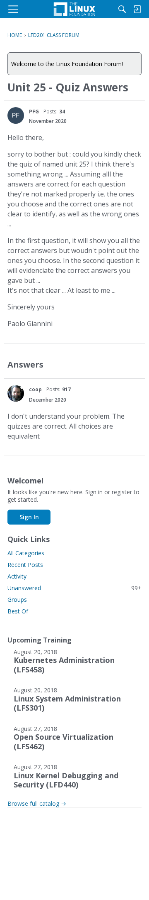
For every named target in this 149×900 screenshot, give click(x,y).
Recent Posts (25, 565)
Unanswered (74, 588)
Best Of (17, 611)
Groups (17, 599)
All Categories (25, 553)
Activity (16, 576)
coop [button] (35, 389)
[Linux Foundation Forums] (74, 9)
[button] (15, 115)
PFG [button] (34, 111)
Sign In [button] (29, 517)
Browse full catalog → (36, 803)
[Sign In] (137, 9)
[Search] (122, 9)
